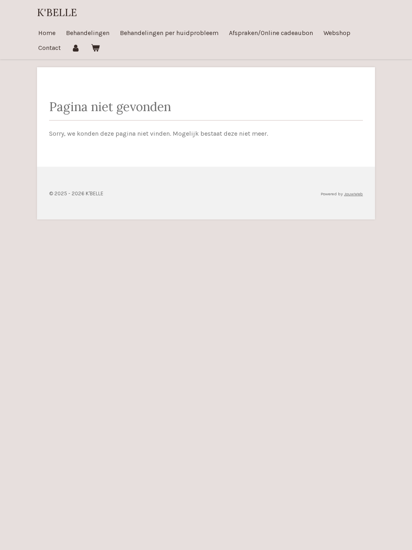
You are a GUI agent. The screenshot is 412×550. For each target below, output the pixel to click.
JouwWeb (353, 193)
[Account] (75, 47)
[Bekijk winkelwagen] (95, 47)
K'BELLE (57, 12)
